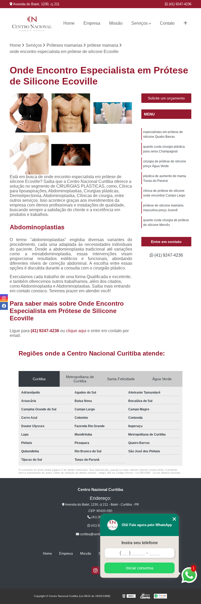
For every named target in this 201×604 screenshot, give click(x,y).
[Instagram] (95, 570)
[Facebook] (4, 306)
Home (69, 23)
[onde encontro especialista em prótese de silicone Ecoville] (112, 113)
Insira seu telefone (139, 543)
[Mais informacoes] (185, 23)
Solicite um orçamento (166, 98)
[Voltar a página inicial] (32, 23)
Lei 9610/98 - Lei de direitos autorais (158, 472)
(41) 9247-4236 (179, 4)
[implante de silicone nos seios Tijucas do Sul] (29, 113)
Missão (115, 23)
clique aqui (76, 331)
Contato (167, 23)
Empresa (91, 23)
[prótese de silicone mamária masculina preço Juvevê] (71, 113)
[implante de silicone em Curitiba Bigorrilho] (71, 154)
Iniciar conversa (139, 568)
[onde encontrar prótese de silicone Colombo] (29, 154)
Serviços (139, 23)
